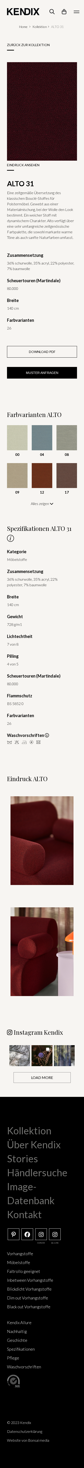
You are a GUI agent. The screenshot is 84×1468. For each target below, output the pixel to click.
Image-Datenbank (31, 1193)
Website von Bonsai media (28, 1440)
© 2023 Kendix (19, 1422)
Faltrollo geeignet (23, 1271)
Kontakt (24, 1214)
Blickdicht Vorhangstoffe (29, 1289)
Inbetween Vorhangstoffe (30, 1280)
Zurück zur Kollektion (28, 45)
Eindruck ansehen (23, 165)
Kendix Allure (19, 1322)
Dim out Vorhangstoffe (27, 1297)
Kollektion (39, 27)
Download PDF (42, 352)
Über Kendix (34, 1144)
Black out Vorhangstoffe (28, 1306)
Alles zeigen (40, 503)
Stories (22, 1158)
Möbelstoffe (18, 1262)
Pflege (13, 1357)
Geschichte (17, 1340)
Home (23, 27)
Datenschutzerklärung (24, 1431)
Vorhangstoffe (20, 1253)
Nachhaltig (17, 1331)
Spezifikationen (21, 1349)
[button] (19, 1055)
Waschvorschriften (24, 1366)
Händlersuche (37, 1172)
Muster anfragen (42, 373)
